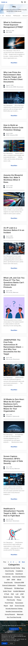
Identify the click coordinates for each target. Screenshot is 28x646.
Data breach (9, 520)
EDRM (10, 32)
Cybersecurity (15, 416)
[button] (26, 2)
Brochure (8, 15)
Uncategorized (9, 237)
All (3, 15)
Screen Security (10, 468)
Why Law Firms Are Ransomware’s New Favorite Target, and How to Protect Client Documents (13, 77)
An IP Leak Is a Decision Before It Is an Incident (14, 230)
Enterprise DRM (14, 135)
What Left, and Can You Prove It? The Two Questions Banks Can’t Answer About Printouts (14, 282)
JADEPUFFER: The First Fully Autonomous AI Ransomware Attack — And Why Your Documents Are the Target (13, 347)
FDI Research (16, 15)
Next (23, 562)
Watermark (15, 292)
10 (19, 562)
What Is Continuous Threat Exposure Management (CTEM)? (13, 24)
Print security (9, 187)
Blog (7, 32)
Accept (4, 643)
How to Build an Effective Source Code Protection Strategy (13, 127)
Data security (9, 87)
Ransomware (20, 87)
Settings (11, 643)
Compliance (9, 416)
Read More (14, 62)
